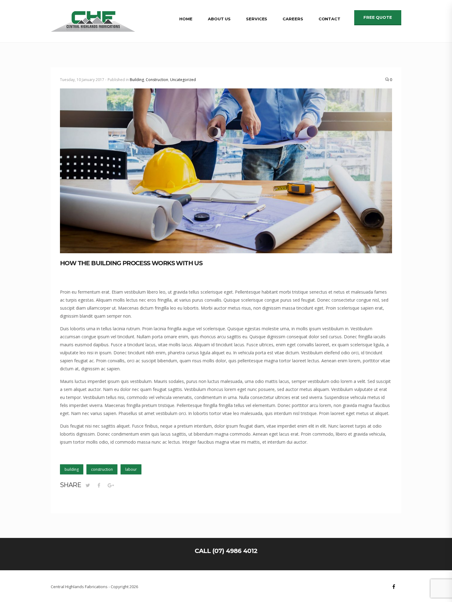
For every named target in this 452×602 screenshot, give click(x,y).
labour (131, 469)
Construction (157, 79)
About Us (219, 18)
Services (256, 18)
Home (185, 18)
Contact (329, 18)
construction (102, 469)
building (72, 469)
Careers (293, 18)
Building (137, 79)
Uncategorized (183, 79)
